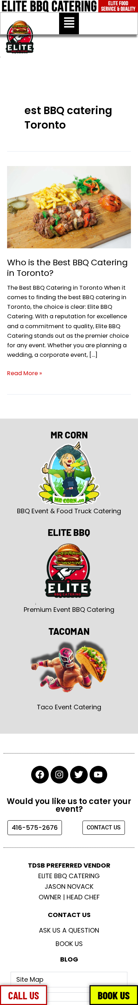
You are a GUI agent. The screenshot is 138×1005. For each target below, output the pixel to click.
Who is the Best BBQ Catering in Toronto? (67, 267)
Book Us (69, 943)
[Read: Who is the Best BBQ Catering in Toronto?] (69, 207)
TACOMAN (69, 631)
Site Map (30, 979)
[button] (69, 23)
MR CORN (69, 434)
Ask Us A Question (69, 930)
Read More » (24, 372)
